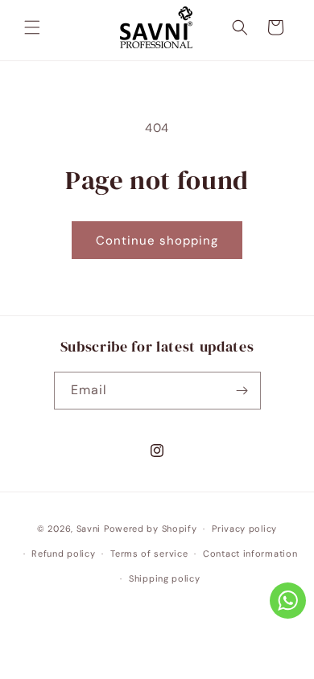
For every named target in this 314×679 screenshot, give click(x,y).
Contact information (250, 553)
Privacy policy (244, 528)
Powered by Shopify (150, 528)
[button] (32, 27)
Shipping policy (164, 578)
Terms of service (149, 553)
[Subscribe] (242, 390)
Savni (88, 528)
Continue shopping (157, 241)
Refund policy (63, 553)
